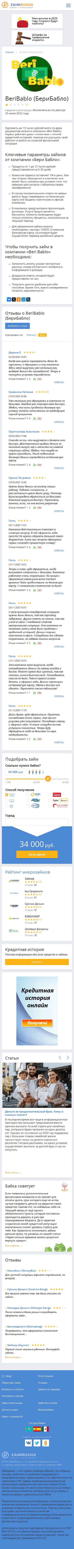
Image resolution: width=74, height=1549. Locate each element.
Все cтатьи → (13, 1172)
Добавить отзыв (17, 325)
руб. (21, 772)
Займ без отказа (47, 1403)
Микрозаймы (46, 1409)
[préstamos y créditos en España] (37, 1429)
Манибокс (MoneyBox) (21, 1270)
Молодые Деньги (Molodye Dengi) (29, 1308)
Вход (8, 1376)
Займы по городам (49, 1389)
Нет (39, 379)
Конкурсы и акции (12, 1396)
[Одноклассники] (19, 299)
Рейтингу (31, 335)
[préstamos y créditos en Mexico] (45, 1429)
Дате (42, 335)
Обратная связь (11, 1383)
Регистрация (45, 1376)
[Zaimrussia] (20, 5)
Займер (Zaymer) (18, 1345)
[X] (14, 299)
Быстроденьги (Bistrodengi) (24, 1326)
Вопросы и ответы (13, 1389)
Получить (37, 962)
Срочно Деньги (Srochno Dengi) (27, 1289)
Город (9, 816)
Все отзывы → (14, 1357)
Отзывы (42, 1383)
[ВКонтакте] (9, 299)
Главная (9, 52)
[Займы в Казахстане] (29, 1429)
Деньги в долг (10, 1409)
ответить (59, 381)
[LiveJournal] (28, 299)
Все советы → (13, 1245)
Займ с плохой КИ (12, 1416)
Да (34, 379)
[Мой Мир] (23, 299)
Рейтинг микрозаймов (27, 872)
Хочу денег (37, 854)
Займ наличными (12, 1403)
